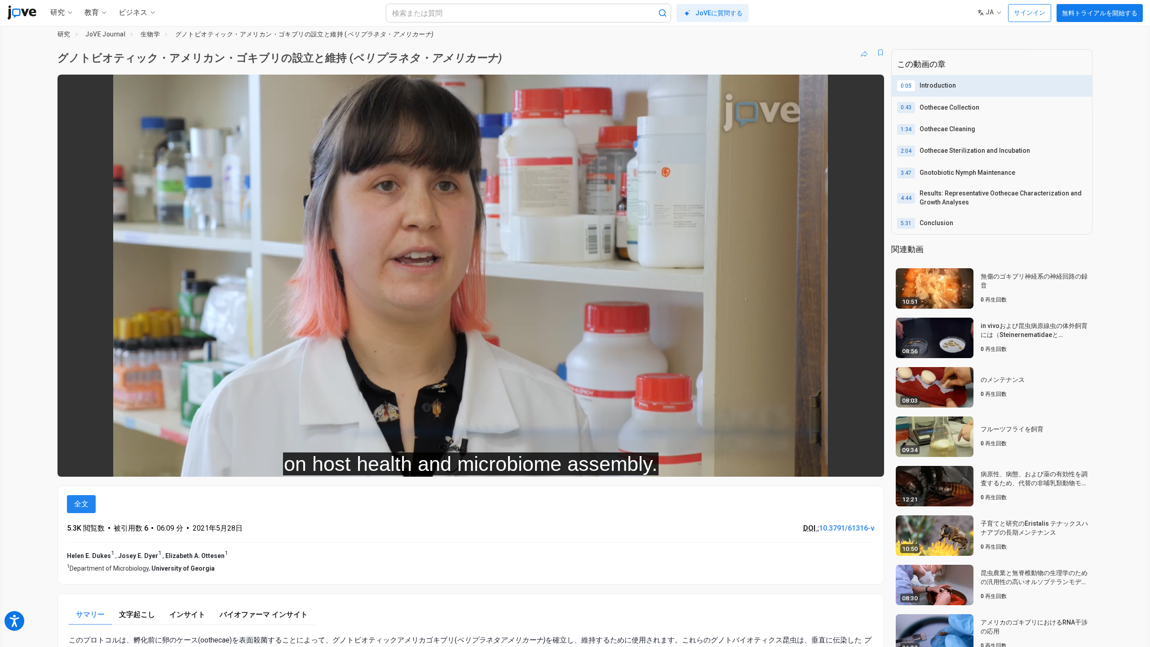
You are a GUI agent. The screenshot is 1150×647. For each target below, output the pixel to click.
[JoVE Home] (21, 12)
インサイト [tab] (187, 614)
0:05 (906, 86)
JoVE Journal (105, 34)
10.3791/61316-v (847, 528)
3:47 (906, 173)
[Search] (662, 13)
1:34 (906, 129)
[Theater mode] (870, 464)
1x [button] (831, 463)
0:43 (906, 107)
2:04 (906, 151)
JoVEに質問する (719, 13)
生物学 (150, 34)
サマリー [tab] (90, 614)
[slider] (421, 463)
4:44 (906, 198)
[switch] (779, 464)
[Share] (864, 52)
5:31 (906, 223)
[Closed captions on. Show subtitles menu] (849, 464)
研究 (64, 34)
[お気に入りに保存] (880, 52)
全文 (81, 504)
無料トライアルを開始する (1099, 13)
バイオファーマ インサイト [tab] (264, 614)
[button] (869, 87)
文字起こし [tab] (137, 614)
